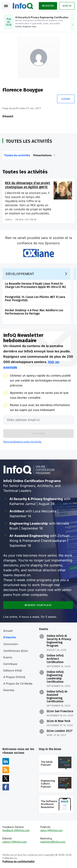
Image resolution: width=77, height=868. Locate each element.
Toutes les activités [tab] (17, 155)
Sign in (66, 5)
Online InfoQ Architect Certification (55, 659)
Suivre (65, 98)
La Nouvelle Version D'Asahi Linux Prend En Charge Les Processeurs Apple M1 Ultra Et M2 (35, 285)
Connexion (10, 644)
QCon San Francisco (60, 711)
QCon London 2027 (59, 731)
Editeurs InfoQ (12, 670)
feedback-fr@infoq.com (16, 830)
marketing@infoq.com (52, 841)
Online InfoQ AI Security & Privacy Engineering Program (59, 640)
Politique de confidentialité (18, 861)
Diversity (8, 690)
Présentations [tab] (44, 155)
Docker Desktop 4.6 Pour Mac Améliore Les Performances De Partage (34, 312)
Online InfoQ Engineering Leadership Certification (55, 677)
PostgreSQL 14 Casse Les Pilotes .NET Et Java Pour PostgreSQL (35, 298)
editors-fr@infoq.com (14, 841)
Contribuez (10, 663)
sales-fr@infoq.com (51, 830)
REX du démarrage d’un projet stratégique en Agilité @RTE (27, 185)
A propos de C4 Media (17, 683)
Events (7, 657)
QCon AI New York (58, 721)
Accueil (8, 630)
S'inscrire (9, 637)
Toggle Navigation (5, 5)
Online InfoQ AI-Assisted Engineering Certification (57, 696)
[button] (38, 433)
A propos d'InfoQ (14, 677)
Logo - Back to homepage (23, 5)
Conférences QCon (15, 650)
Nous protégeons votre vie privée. (22, 441)
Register (48, 5)
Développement (20, 274)
